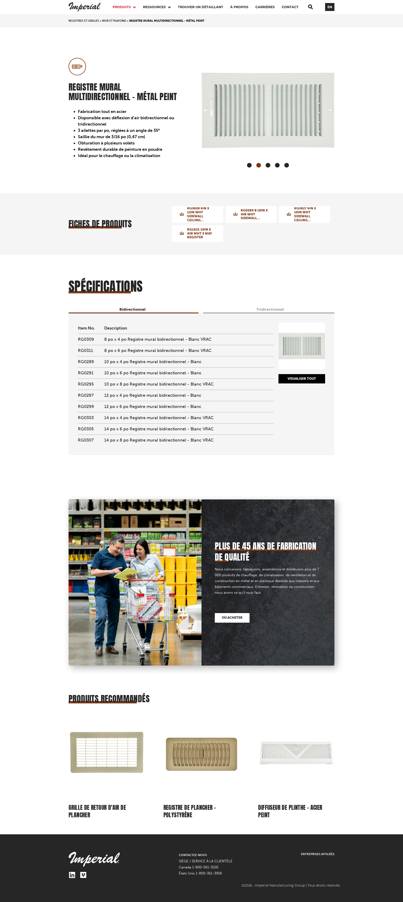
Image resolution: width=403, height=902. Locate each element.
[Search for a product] (310, 7)
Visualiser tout (302, 379)
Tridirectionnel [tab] (270, 309)
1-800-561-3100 (205, 867)
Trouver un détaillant (200, 7)
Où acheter (232, 618)
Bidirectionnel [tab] (132, 309)
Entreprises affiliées (317, 854)
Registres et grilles (84, 20)
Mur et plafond (114, 20)
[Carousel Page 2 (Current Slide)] (258, 165)
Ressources (155, 7)
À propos (239, 7)
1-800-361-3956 (209, 873)
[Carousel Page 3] (268, 165)
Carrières (265, 7)
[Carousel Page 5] (286, 165)
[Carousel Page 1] (249, 165)
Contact (290, 7)
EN (329, 7)
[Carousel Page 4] (277, 165)
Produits (122, 7)
